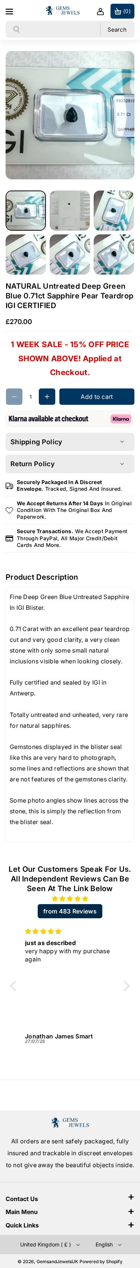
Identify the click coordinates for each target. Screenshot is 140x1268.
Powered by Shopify (101, 1261)
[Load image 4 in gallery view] (26, 254)
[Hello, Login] (100, 11)
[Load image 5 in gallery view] (70, 254)
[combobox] (60, 29)
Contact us (22, 1199)
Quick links (22, 1225)
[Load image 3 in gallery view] (114, 210)
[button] (10, 10)
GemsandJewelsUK (57, 1261)
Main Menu (22, 1212)
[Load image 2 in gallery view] (70, 210)
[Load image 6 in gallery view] (114, 254)
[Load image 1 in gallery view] (26, 210)
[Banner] (70, 418)
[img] (70, 898)
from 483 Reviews (70, 911)
